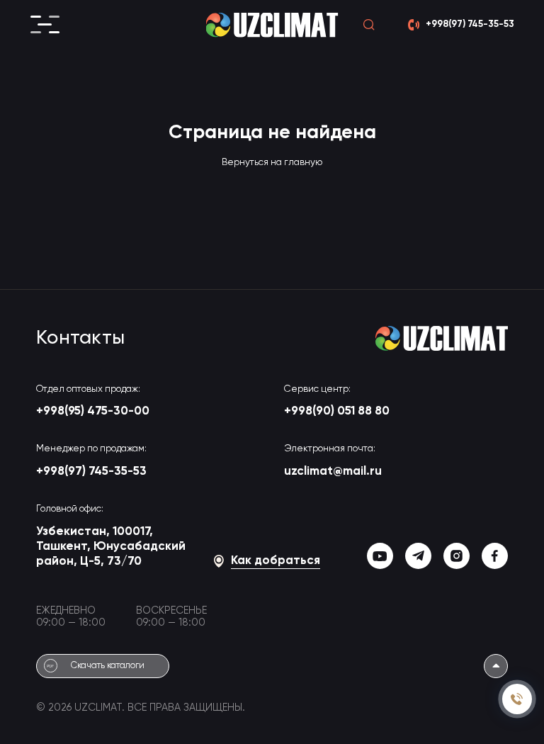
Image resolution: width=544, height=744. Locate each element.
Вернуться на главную (272, 162)
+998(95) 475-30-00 (92, 411)
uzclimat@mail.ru (333, 472)
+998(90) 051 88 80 (337, 411)
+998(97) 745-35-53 (91, 472)
